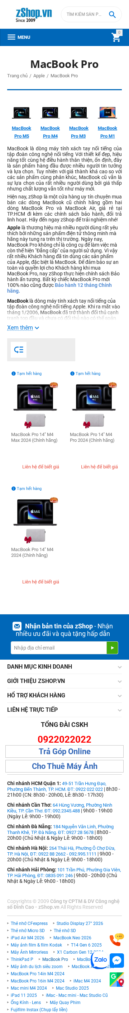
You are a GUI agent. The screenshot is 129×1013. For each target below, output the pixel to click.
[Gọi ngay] (116, 940)
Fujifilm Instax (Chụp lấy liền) (39, 1009)
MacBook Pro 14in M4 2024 (37, 973)
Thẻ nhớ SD (65, 930)
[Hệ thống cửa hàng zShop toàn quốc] (116, 979)
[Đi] (112, 648)
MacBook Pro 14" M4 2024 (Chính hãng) (32, 552)
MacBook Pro (55, 959)
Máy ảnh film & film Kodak (36, 945)
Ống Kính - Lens (26, 1002)
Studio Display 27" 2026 (80, 923)
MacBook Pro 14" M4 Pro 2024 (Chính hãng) (92, 437)
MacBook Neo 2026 (72, 937)
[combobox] (91, 14)
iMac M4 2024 (87, 981)
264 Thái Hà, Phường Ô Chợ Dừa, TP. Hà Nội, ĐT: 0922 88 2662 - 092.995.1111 (61, 851)
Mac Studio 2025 (72, 988)
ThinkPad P (22, 959)
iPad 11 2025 (24, 995)
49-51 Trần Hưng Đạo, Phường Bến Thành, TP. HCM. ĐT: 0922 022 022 (56, 786)
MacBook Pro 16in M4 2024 (37, 981)
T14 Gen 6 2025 (86, 945)
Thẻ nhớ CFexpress (29, 923)
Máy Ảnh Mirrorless (29, 952)
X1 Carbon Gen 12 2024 (80, 952)
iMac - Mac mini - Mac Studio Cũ (77, 995)
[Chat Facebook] (116, 960)
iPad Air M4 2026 (27, 937)
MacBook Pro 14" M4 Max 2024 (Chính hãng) (34, 437)
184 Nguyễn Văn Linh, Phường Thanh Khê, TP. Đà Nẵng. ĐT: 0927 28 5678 (60, 829)
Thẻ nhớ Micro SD (28, 930)
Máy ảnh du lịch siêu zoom (37, 966)
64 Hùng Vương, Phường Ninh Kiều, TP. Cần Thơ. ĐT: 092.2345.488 (59, 807)
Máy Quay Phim (65, 1002)
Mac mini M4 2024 (29, 988)
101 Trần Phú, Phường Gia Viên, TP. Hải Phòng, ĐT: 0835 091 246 (64, 872)
